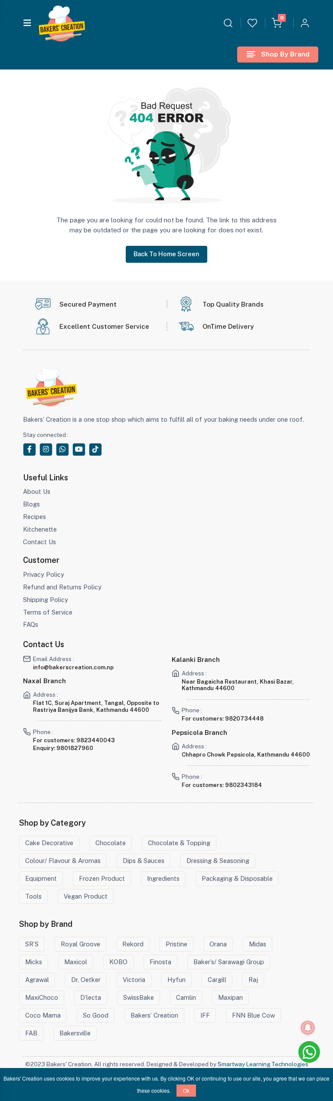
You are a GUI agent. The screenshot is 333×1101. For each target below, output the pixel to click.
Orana (218, 944)
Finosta (160, 961)
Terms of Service (47, 612)
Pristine (176, 944)
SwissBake (138, 997)
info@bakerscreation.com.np (73, 667)
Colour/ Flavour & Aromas (63, 860)
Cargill (217, 979)
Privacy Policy (43, 574)
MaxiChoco (41, 997)
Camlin (186, 997)
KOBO (118, 961)
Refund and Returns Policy (62, 587)
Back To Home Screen (166, 254)
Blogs (31, 504)
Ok (186, 1090)
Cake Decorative (49, 842)
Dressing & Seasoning (217, 860)
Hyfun (176, 979)
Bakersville (75, 1033)
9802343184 (243, 785)
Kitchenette (40, 529)
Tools (33, 896)
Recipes (34, 516)
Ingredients (163, 878)
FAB (31, 1033)
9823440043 (95, 740)
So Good (95, 1015)
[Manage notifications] (308, 1028)
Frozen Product (102, 878)
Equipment (41, 878)
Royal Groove (80, 944)
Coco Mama (43, 1015)
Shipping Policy (45, 599)
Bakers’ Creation (154, 1015)
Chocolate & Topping (179, 842)
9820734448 (244, 718)
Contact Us (39, 542)
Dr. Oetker (86, 979)
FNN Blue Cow (253, 1015)
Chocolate (110, 842)
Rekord (133, 944)
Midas (257, 944)
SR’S (32, 944)
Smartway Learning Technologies (263, 1064)
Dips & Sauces (143, 860)
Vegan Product (86, 896)
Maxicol (75, 961)
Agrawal (37, 979)
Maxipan (230, 997)
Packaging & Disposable (237, 878)
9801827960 (74, 748)
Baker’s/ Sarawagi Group (228, 961)
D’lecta (90, 997)
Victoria (134, 979)
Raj (253, 979)
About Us (36, 491)
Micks (33, 961)
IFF (205, 1015)
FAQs (30, 624)
